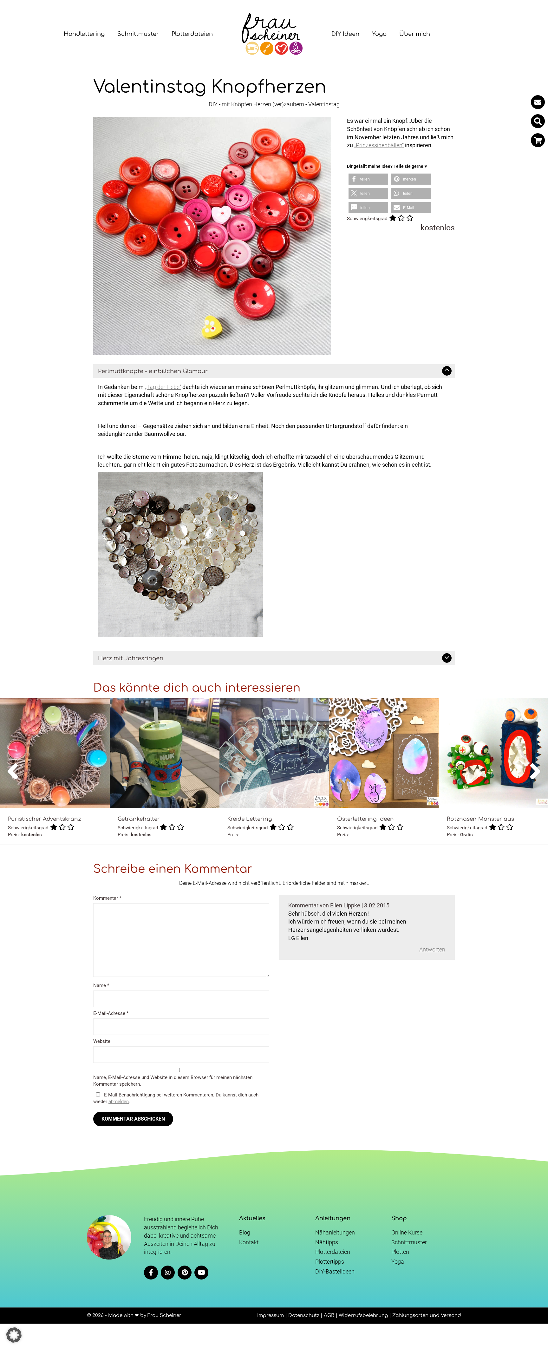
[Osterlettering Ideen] (384, 753)
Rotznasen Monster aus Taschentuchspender (480, 822)
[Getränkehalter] (164, 753)
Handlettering (84, 34)
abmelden (118, 1101)
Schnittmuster (138, 34)
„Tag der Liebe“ (163, 387)
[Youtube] (201, 1273)
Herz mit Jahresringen (130, 658)
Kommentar (107, 898)
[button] (538, 121)
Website (101, 1041)
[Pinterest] (185, 1273)
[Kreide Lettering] (274, 753)
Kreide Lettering (249, 819)
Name (101, 985)
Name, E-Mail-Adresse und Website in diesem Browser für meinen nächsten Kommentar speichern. (172, 1081)
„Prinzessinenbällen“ (379, 145)
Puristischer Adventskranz (44, 819)
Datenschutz (303, 1315)
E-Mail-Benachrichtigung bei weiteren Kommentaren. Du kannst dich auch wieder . (175, 1098)
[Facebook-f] (151, 1273)
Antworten (432, 949)
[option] (55, 771)
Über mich (414, 34)
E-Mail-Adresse (110, 1013)
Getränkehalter (139, 819)
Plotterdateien (192, 34)
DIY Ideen (345, 34)
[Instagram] (168, 1273)
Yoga (379, 34)
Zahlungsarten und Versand (426, 1315)
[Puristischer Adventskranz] (55, 753)
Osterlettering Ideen (365, 819)
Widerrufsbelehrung (363, 1315)
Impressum (270, 1315)
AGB (329, 1315)
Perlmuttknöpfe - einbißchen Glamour (153, 371)
